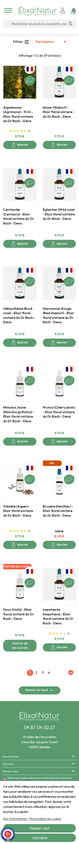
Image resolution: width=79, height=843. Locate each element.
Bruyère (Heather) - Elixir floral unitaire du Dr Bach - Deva (58, 510)
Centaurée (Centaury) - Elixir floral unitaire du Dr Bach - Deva (18, 216)
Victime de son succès (20, 645)
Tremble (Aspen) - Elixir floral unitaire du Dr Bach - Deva (18, 510)
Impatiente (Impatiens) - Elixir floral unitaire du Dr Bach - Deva (58, 616)
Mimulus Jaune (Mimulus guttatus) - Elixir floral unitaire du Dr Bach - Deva (18, 414)
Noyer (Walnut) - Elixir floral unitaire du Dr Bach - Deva (57, 112)
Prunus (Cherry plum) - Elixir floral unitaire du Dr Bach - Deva (59, 411)
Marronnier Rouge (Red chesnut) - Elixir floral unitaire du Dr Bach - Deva (58, 315)
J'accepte (40, 838)
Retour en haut (39, 690)
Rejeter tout (39, 828)
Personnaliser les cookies (45, 818)
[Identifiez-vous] (62, 11)
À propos (8, 763)
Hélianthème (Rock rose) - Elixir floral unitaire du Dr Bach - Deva (19, 315)
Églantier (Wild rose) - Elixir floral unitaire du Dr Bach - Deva (59, 214)
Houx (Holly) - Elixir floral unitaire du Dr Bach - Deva (18, 614)
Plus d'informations (15, 818)
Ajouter (22, 144)
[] (72, 24)
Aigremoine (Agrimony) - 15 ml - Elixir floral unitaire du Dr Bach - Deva (18, 114)
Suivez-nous (10, 771)
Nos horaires (11, 756)
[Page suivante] (70, 672)
